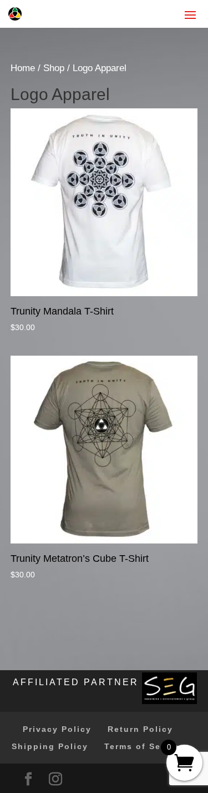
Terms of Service (144, 746)
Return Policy (140, 729)
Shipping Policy (50, 746)
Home (23, 68)
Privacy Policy (57, 729)
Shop (53, 68)
